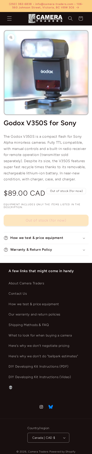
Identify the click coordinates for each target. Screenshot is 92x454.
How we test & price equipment (34, 304)
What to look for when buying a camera (40, 335)
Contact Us (18, 293)
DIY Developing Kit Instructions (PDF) (38, 366)
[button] (9, 18)
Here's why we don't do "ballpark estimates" (43, 356)
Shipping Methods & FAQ (29, 325)
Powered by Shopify (62, 451)
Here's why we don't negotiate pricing (39, 346)
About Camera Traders (26, 283)
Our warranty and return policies (34, 314)
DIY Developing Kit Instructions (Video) (40, 377)
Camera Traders (38, 451)
